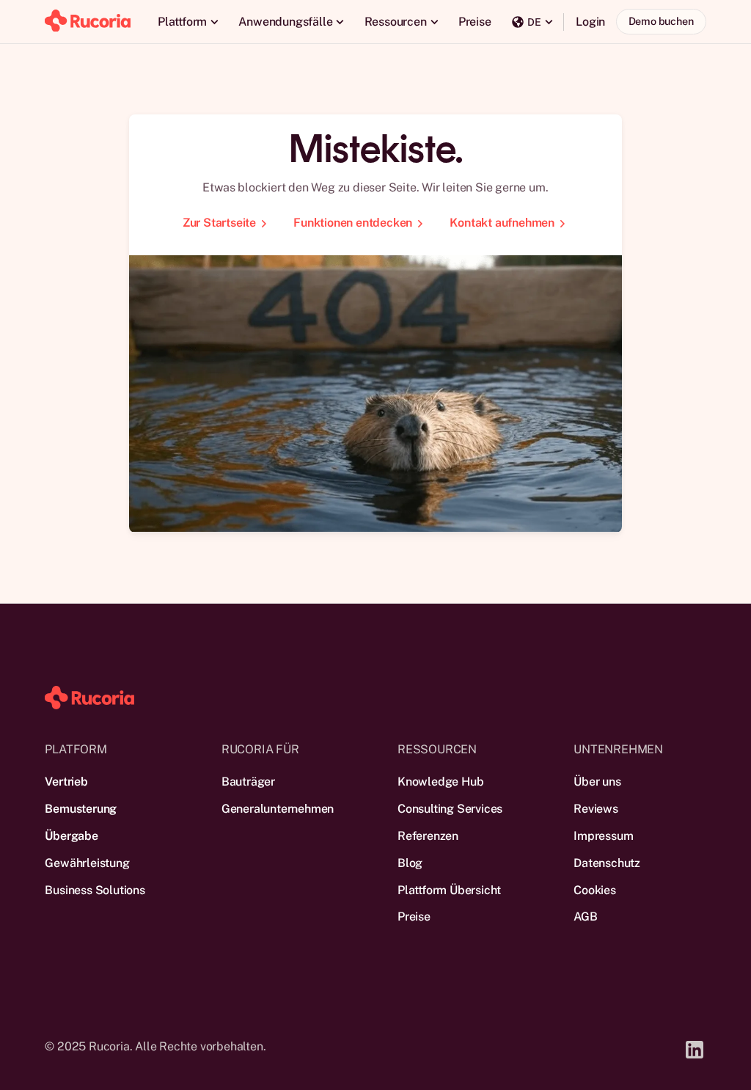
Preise (474, 22)
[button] (187, 21)
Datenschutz (607, 863)
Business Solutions (94, 890)
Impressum (603, 836)
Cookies (595, 890)
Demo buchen (661, 21)
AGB (585, 916)
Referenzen (428, 836)
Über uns (597, 782)
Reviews (596, 809)
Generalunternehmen (277, 809)
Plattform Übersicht (449, 890)
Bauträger (248, 782)
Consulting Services (450, 809)
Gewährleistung (87, 863)
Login (590, 22)
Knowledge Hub (440, 782)
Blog (410, 863)
